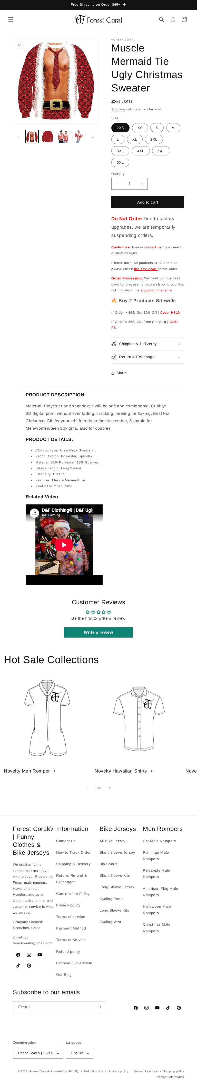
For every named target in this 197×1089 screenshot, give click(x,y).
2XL (153, 139)
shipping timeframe (156, 290)
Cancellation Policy (73, 894)
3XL (120, 151)
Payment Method (71, 928)
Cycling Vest (110, 922)
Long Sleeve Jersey (117, 887)
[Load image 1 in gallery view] (31, 136)
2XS (120, 128)
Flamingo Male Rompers (156, 855)
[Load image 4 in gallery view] (78, 136)
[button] (10, 19)
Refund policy (68, 951)
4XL (140, 151)
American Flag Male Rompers (160, 891)
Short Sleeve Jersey (117, 852)
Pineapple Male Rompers (156, 873)
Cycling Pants (112, 899)
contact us (153, 247)
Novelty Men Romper (27, 771)
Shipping (118, 109)
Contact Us (66, 841)
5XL (161, 151)
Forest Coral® (39, 1071)
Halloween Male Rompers (157, 909)
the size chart (146, 269)
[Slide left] (18, 136)
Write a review (98, 632)
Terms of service (70, 917)
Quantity (118, 174)
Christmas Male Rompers (156, 927)
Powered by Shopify (65, 1071)
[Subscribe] (99, 1007)
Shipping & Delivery (73, 864)
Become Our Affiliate (74, 963)
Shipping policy (173, 1071)
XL (134, 139)
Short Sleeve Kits (115, 875)
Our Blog (64, 974)
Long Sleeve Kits (114, 910)
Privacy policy (68, 905)
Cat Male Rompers (159, 841)
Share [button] (121, 373)
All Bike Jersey (112, 841)
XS (140, 128)
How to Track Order (73, 852)
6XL (120, 162)
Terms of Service (71, 940)
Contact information (170, 1077)
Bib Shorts (109, 864)
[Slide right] (92, 136)
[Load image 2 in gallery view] (47, 136)
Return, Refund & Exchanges (71, 878)
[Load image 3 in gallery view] (63, 136)
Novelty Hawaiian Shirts (121, 771)
